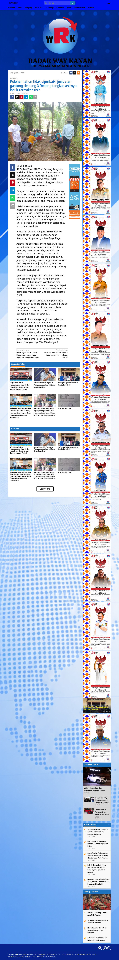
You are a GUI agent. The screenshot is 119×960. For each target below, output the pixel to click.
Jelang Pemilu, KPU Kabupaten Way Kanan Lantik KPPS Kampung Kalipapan (98, 832)
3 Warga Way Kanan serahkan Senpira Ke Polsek (68, 448)
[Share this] (12, 97)
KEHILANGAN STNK (64, 408)
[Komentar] (35, 97)
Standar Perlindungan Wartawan (85, 954)
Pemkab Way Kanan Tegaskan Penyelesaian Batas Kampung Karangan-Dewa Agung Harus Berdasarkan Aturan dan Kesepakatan (20, 413)
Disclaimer (67, 954)
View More (45, 489)
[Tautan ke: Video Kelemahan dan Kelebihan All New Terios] (97, 776)
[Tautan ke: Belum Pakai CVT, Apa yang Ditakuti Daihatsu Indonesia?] (89, 799)
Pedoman (52, 954)
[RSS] (78, 72)
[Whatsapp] (31, 97)
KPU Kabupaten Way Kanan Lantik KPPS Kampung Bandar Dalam (98, 844)
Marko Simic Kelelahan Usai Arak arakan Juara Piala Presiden (97, 930)
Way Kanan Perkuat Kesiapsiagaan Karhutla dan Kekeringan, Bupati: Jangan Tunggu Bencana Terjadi (19, 450)
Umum (18, 93)
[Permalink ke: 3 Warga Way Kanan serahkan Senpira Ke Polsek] (69, 374)
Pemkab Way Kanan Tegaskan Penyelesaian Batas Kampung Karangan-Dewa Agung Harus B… (96, 705)
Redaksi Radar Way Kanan (46, 956)
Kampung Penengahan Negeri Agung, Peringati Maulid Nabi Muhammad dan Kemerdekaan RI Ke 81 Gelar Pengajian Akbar (44, 475)
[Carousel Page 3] (106, 711)
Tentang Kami (41, 954)
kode (59, 954)
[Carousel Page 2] (104, 711)
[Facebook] (71, 72)
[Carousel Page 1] (103, 711)
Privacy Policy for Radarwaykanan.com (21, 956)
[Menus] (109, 3)
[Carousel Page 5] (109, 711)
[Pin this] (21, 97)
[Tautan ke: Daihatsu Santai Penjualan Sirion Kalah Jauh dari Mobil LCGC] (89, 811)
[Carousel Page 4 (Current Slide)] (107, 711)
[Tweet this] (17, 97)
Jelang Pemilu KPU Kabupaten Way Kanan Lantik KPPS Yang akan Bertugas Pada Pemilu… (98, 855)
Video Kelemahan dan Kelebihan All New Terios (94, 789)
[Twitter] (74, 72)
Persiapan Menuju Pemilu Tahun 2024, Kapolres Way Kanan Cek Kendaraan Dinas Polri (98, 881)
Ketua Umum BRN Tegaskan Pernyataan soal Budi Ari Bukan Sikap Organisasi (44, 385)
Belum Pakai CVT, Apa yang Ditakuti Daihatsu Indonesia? (102, 800)
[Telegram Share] (26, 97)
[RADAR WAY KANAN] (59, 40)
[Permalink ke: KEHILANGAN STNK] (69, 400)
